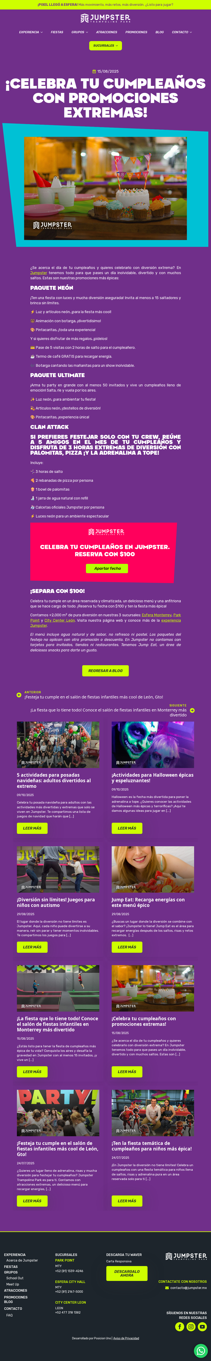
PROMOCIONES (16, 1297)
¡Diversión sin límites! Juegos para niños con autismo (56, 902)
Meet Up (12, 1284)
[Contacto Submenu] (192, 32)
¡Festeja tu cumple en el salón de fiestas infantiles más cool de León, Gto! (57, 1148)
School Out (14, 1278)
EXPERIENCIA (15, 1255)
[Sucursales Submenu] (118, 45)
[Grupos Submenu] (88, 32)
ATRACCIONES (15, 1290)
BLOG (8, 1302)
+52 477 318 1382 (68, 1312)
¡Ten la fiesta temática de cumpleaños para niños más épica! (152, 1146)
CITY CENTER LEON (70, 1302)
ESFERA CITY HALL (70, 1282)
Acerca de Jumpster (22, 1260)
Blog (160, 32)
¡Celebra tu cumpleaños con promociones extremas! (144, 1021)
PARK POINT (65, 1260)
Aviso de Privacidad (126, 1338)
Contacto (180, 32)
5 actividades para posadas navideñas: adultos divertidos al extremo (54, 780)
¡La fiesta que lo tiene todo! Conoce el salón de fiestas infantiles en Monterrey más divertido (57, 1024)
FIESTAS (11, 1267)
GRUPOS (11, 1272)
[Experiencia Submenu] (43, 32)
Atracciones (106, 32)
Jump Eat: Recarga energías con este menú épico (148, 902)
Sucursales (103, 45)
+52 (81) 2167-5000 (69, 1292)
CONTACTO (13, 1308)
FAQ (9, 1315)
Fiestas (57, 32)
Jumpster (38, 273)
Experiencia (29, 32)
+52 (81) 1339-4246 (69, 1271)
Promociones (136, 32)
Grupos (78, 32)
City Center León (60, 620)
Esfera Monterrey (156, 615)
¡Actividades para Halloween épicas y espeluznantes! (152, 777)
